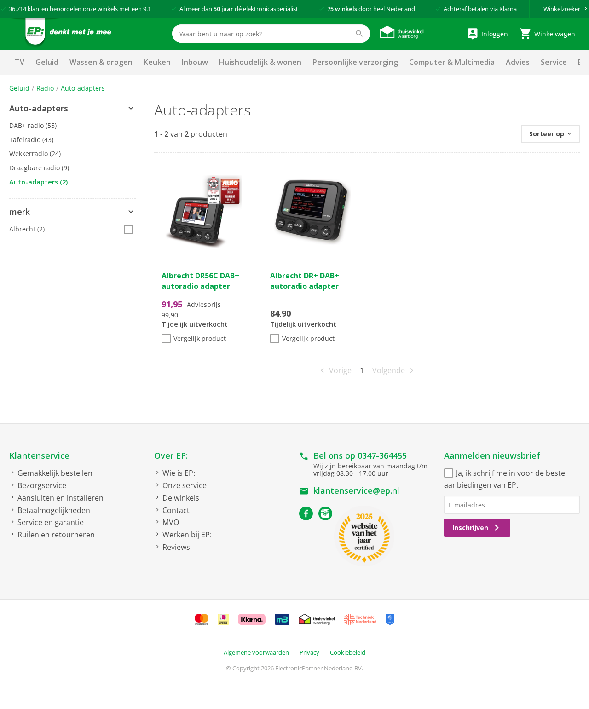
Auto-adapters (83, 88)
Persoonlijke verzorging (355, 62)
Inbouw (195, 62)
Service (554, 62)
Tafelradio (31, 139)
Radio (45, 88)
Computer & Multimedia (452, 62)
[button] (72, 109)
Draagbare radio (39, 167)
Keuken (157, 62)
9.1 (147, 9)
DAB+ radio (33, 125)
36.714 (17, 9)
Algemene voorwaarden (256, 652)
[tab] (72, 109)
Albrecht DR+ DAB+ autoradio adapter (304, 281)
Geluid (46, 62)
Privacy (309, 652)
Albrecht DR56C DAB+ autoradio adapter (200, 281)
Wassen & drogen (101, 62)
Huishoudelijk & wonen (260, 62)
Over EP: (171, 455)
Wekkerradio (35, 153)
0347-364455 (382, 455)
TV (19, 62)
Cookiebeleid (347, 652)
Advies (518, 62)
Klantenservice (39, 455)
